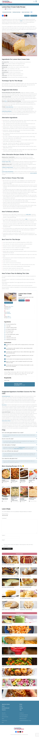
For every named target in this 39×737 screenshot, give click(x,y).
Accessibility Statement (24, 714)
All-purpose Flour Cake (7, 12)
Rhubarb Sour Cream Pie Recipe (26, 609)
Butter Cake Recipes (25, 12)
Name (3, 535)
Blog (3, 722)
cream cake (28, 214)
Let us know (17, 384)
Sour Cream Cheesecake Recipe (8, 587)
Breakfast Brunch (5, 708)
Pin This (27, 300)
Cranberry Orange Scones (7, 167)
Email (3, 540)
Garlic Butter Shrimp (6, 420)
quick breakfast (33, 173)
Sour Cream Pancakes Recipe (25, 587)
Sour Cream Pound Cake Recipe (26, 564)
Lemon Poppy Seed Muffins (7, 171)
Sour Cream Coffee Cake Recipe (8, 564)
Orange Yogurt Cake (6, 161)
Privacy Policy (4, 720)
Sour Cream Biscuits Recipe (25, 598)
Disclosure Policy (5, 716)
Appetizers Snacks (6, 704)
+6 (31, 12)
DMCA (3, 718)
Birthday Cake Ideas (16, 12)
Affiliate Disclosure (23, 718)
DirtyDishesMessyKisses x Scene (25, 720)
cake (26, 219)
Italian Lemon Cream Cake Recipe (8, 609)
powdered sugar (22, 447)
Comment (4, 518)
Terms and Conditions (23, 716)
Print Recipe (27, 15)
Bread (3, 706)
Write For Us (4, 714)
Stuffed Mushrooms (6, 396)
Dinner (21, 704)
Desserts (6, 4)
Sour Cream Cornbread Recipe (8, 598)
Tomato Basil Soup (9, 106)
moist (21, 20)
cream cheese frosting (18, 448)
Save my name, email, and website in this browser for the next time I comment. (18, 545)
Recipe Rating (5, 513)
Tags (20, 709)
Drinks (21, 706)
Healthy (21, 708)
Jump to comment (8, 302)
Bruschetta (4, 404)
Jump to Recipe (34, 15)
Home (3, 4)
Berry (6, 101)
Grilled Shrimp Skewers (7, 111)
